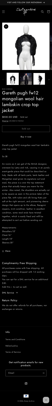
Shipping (5, 121)
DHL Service (8, 292)
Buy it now (26, 136)
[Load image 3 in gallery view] (39, 79)
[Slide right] (49, 79)
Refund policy (12, 345)
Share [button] (7, 251)
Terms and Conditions (15, 339)
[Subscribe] (43, 373)
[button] (3, 12)
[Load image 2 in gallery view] (26, 79)
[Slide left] (3, 79)
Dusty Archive (29, 401)
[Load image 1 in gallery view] (13, 79)
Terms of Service (13, 352)
